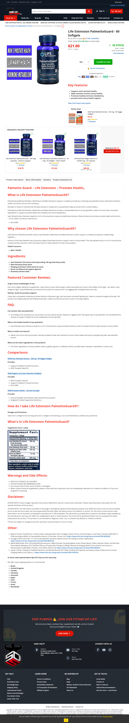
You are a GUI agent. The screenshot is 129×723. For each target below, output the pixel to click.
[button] (13, 2)
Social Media (100, 679)
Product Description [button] (14, 180)
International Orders (14, 690)
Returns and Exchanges (15, 693)
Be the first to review (75, 38)
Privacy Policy (41, 682)
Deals (68, 682)
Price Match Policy (13, 696)
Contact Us (100, 682)
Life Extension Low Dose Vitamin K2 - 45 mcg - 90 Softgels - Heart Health (54, 159)
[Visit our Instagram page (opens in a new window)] (110, 650)
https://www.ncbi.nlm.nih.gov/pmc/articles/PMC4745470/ (57, 552)
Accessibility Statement (45, 685)
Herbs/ (30, 26)
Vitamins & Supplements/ (18, 26)
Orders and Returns (53, 707)
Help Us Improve (102, 685)
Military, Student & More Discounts (79, 685)
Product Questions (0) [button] (62, 180)
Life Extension (118, 53)
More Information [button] (33, 180)
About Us (70, 690)
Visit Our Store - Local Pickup (106, 690)
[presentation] (15, 179)
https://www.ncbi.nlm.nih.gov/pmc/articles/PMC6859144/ (32, 541)
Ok (66, 720)
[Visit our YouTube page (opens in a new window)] (104, 650)
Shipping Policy (12, 687)
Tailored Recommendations (105, 687)
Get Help (75, 651)
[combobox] (62, 11)
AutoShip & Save (13, 682)
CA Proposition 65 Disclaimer (47, 687)
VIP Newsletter (72, 687)
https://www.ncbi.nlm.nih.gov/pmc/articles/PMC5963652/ (78, 548)
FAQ (8, 679)
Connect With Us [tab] (103, 644)
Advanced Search (67, 707)
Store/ (7, 26)
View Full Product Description (79, 103)
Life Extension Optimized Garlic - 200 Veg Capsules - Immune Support (21, 159)
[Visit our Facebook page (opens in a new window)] (98, 650)
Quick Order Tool (13, 699)
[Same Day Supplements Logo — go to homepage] (16, 11)
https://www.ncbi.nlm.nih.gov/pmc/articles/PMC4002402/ (89, 536)
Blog (68, 679)
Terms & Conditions (44, 679)
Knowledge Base (12, 685)
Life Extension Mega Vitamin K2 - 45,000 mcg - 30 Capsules (86, 159)
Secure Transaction (97, 68)
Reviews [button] (47, 180)
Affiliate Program (43, 690)
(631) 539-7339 (77, 659)
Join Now (65, 633)
